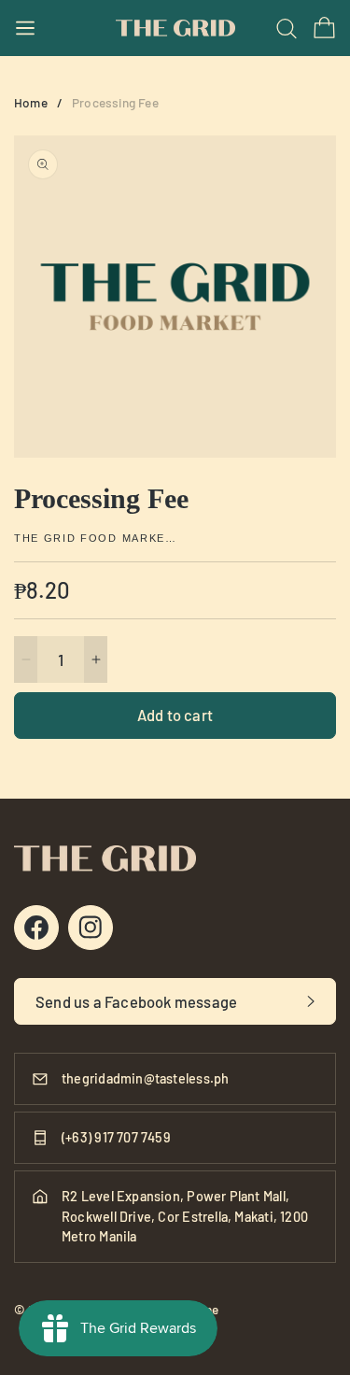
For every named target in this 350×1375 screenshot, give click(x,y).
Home (31, 102)
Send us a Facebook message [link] (136, 1001)
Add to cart (175, 714)
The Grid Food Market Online (98, 538)
